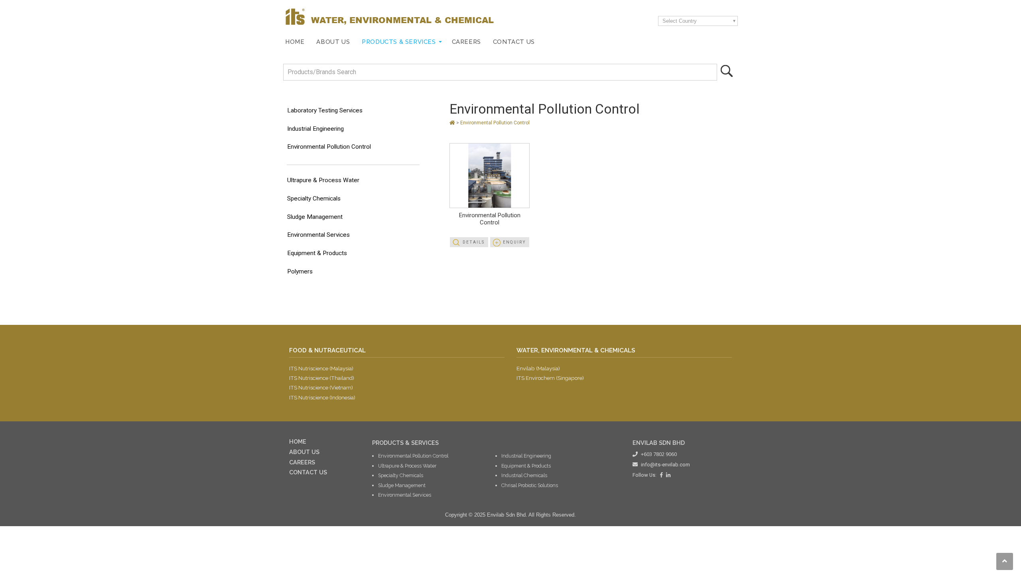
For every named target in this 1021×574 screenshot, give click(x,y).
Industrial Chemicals (524, 475)
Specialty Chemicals (314, 198)
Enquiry (514, 242)
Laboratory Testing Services (325, 110)
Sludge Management (315, 216)
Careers (466, 41)
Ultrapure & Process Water (323, 180)
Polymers (300, 271)
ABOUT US (304, 451)
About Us (333, 41)
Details (474, 242)
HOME (297, 441)
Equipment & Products (317, 253)
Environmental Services (318, 234)
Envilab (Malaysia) (538, 368)
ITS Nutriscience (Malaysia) (321, 368)
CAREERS (302, 462)
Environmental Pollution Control (329, 146)
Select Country (679, 21)
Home (294, 41)
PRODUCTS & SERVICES (405, 442)
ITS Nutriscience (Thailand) (321, 378)
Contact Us (514, 41)
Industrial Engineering (315, 128)
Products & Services (399, 41)
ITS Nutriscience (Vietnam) (321, 387)
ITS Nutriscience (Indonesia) (322, 397)
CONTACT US (308, 472)
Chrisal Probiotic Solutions (529, 485)
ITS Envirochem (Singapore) (550, 378)
